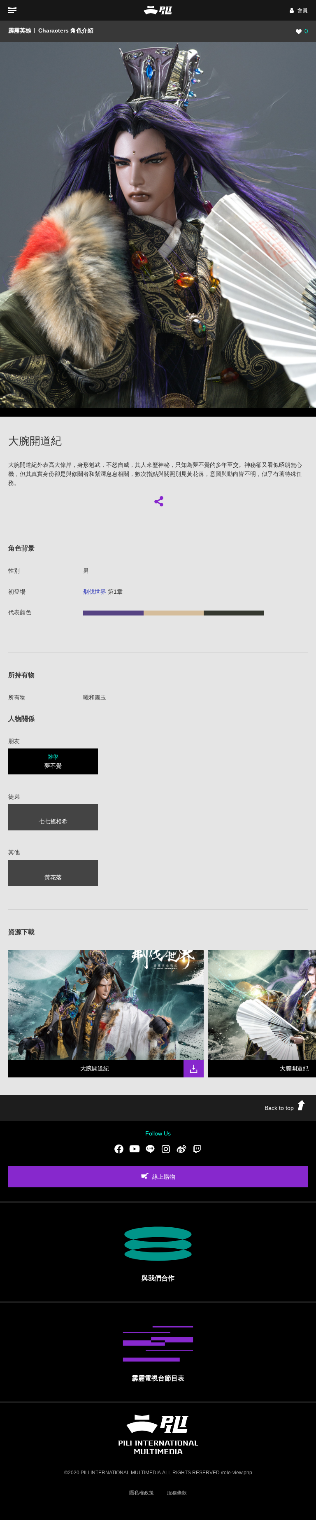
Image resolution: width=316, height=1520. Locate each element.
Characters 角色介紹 (65, 30)
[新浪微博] (181, 1149)
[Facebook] (119, 1149)
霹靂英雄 (19, 30)
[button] (299, 10)
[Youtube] (134, 1149)
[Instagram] (165, 1149)
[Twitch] (197, 1149)
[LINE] (150, 1149)
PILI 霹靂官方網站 (158, 10)
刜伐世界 (94, 591)
